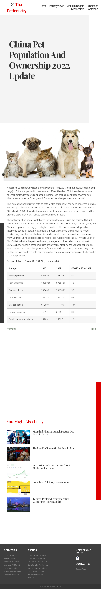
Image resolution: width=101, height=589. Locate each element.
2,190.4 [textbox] (44, 313)
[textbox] (23, 269)
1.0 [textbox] (72, 313)
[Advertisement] (51, 345)
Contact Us (92, 6)
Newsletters (77, 6)
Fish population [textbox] (16, 276)
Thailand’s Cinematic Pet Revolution (53, 442)
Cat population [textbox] (16, 298)
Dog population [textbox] (16, 284)
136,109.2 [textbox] (60, 284)
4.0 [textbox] (72, 276)
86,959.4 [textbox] (45, 298)
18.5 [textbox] (73, 298)
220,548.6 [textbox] (60, 276)
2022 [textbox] (58, 262)
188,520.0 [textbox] (45, 276)
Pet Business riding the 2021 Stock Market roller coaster (51, 460)
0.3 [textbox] (72, 306)
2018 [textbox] (43, 262)
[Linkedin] (77, 552)
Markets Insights (75, 2)
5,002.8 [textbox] (59, 306)
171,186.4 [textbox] (60, 298)
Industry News (56, 2)
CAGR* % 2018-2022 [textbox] (81, 262)
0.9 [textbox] (72, 291)
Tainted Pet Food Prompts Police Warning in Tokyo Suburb (51, 494)
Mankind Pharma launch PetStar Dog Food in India (53, 426)
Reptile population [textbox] (17, 306)
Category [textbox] (14, 262)
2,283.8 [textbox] (59, 313)
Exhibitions (92, 2)
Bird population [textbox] (16, 291)
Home (43, 2)
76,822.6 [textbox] (60, 291)
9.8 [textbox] (72, 284)
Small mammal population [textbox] (21, 313)
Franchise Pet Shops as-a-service (51, 475)
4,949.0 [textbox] (44, 306)
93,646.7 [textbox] (45, 284)
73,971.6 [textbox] (45, 291)
